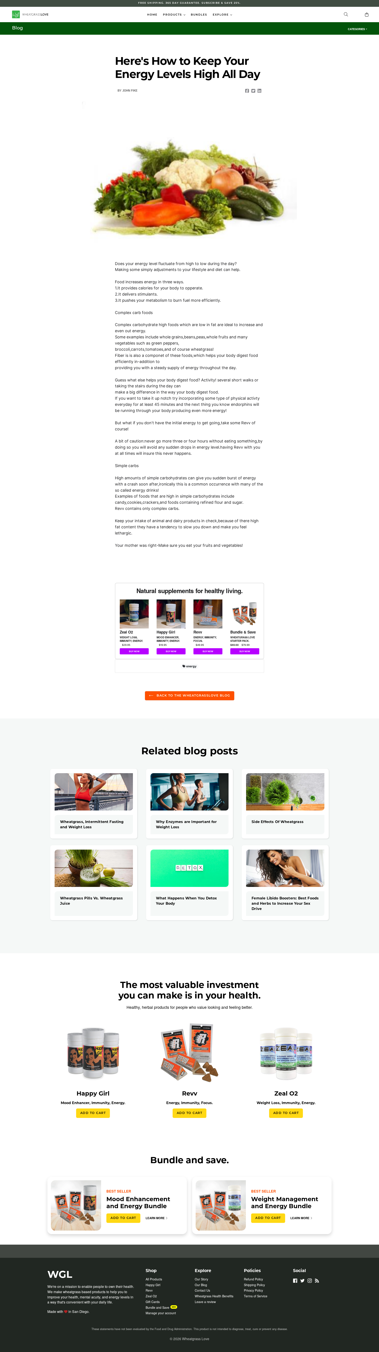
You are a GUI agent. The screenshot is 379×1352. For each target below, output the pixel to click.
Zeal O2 (151, 1296)
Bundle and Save (157, 1307)
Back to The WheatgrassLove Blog (193, 695)
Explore (223, 14)
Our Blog (201, 1285)
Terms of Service (255, 1296)
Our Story (201, 1279)
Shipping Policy (254, 1285)
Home (152, 15)
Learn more (155, 1218)
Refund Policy (253, 1279)
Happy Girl (153, 1285)
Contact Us (202, 1290)
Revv (149, 1290)
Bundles (199, 15)
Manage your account (161, 1313)
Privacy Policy (253, 1290)
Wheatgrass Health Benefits (214, 1296)
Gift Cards (153, 1302)
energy (191, 666)
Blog (17, 28)
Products (175, 14)
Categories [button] (356, 29)
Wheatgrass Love (195, 1338)
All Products (154, 1279)
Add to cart (93, 1113)
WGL (59, 1274)
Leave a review (205, 1302)
